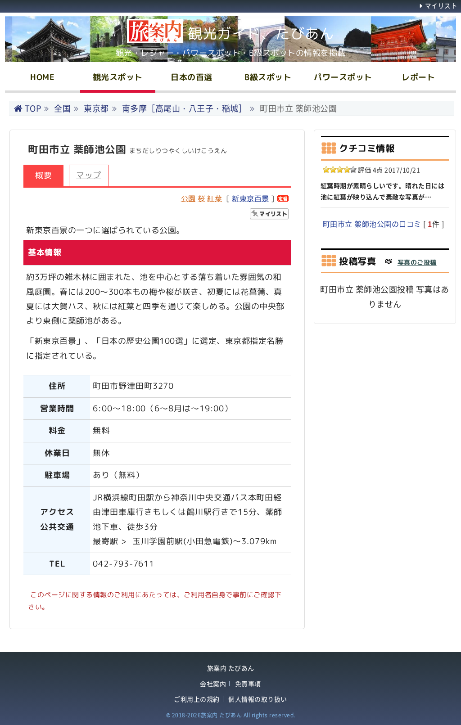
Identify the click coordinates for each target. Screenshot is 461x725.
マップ (88, 175)
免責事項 (248, 684)
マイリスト (441, 5)
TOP (33, 108)
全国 (62, 108)
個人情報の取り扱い (257, 699)
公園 (188, 198)
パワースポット (343, 77)
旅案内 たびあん (230, 668)
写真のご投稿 (417, 262)
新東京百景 (250, 198)
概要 (43, 175)
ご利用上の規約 (197, 699)
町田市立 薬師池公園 (298, 108)
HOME (42, 77)
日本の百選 (191, 77)
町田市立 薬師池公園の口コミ (372, 223)
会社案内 (213, 684)
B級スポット (267, 77)
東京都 (96, 108)
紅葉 (214, 198)
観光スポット (118, 77)
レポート (418, 77)
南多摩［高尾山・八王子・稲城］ (184, 108)
